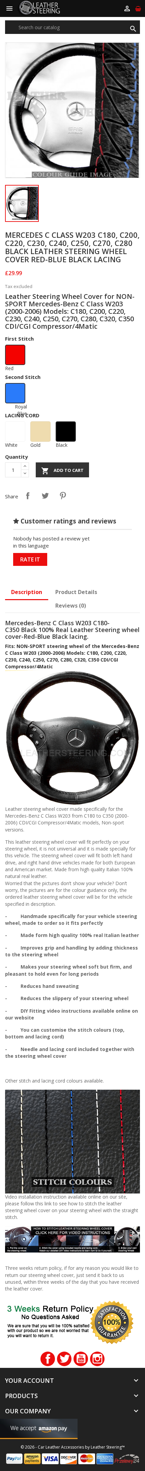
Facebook (47, 1359)
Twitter (64, 1359)
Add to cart (62, 471)
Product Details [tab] (76, 592)
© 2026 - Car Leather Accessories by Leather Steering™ (73, 1447)
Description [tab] (26, 592)
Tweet (45, 495)
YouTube (81, 1359)
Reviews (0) (70, 605)
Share (27, 495)
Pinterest (62, 495)
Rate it (30, 559)
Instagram (97, 1359)
